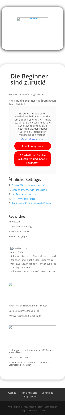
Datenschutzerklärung (20, 226)
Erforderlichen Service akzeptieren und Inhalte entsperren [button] (32, 159)
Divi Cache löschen (18, 357)
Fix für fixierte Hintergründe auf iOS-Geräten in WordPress (31, 351)
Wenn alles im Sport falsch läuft (25, 315)
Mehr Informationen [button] (32, 139)
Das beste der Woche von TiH (24, 310)
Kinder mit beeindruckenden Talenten (28, 305)
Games (12, 392)
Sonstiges (47, 392)
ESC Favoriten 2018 (23, 199)
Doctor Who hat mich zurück (29, 185)
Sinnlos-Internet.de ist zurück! (29, 189)
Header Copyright (18, 236)
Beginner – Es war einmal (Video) (31, 203)
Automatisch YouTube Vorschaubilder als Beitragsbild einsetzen (30, 363)
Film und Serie (28, 392)
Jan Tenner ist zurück (24, 194)
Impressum (14, 221)
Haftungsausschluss (19, 231)
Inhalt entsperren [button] (32, 146)
